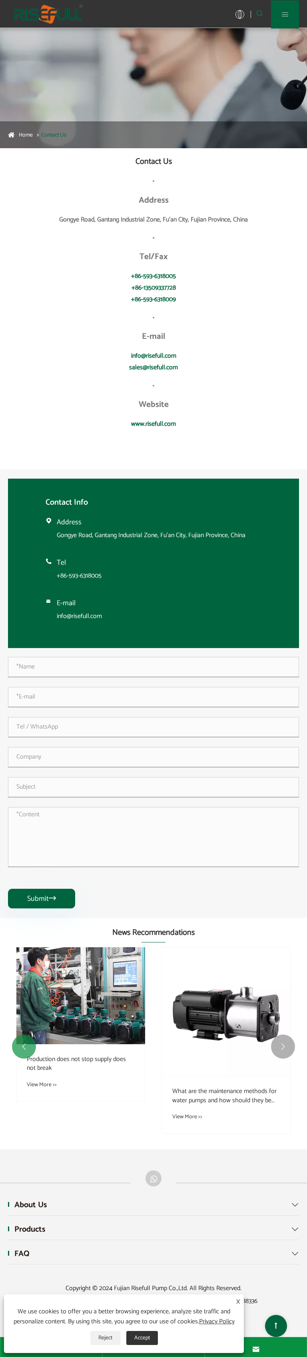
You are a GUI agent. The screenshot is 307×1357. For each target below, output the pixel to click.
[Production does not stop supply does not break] (146, 995)
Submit (41, 899)
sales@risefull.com (153, 367)
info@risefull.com (153, 355)
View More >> (107, 1084)
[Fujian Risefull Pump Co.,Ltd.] (48, 14)
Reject (105, 1338)
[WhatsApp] (153, 1178)
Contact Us (53, 135)
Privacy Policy (217, 1321)
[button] (24, 1047)
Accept (142, 1338)
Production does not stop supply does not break (141, 1064)
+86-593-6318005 (153, 276)
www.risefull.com (153, 424)
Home (26, 135)
